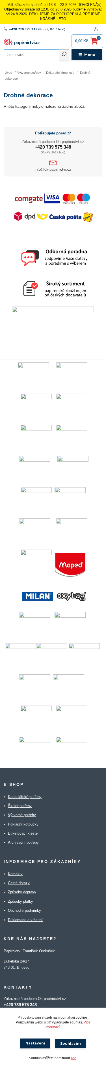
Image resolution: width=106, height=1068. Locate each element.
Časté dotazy (19, 883)
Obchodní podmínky (24, 910)
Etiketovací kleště (23, 833)
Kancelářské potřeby (25, 797)
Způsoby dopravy (22, 892)
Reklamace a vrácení (25, 920)
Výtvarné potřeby (29, 72)
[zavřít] (98, 6)
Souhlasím (70, 1043)
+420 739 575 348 (23, 29)
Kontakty (15, 874)
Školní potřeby (20, 806)
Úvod (8, 72)
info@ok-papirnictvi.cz (53, 169)
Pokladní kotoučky (23, 824)
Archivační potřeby (23, 842)
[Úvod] (22, 41)
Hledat (64, 54)
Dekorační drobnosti (60, 72)
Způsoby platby (20, 901)
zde (73, 1058)
